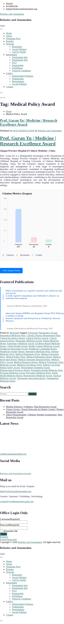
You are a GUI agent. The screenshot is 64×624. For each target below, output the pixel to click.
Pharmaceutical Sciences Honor (15, 370)
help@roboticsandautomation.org (15, 491)
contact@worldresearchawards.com (16, 501)
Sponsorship (18, 65)
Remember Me (11, 531)
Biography (15, 333)
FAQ (14, 62)
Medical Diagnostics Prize (27, 354)
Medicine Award (8, 365)
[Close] (1, 92)
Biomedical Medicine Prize (12, 335)
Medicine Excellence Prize (29, 365)
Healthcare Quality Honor (12, 351)
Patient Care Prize (51, 365)
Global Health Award (17, 346)
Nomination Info (20, 57)
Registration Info (20, 60)
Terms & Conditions (21, 70)
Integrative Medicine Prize (37, 351)
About (9, 36)
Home (9, 33)
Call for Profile (19, 52)
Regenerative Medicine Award (37, 375)
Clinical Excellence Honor (12, 338)
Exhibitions (17, 68)
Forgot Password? (8, 539)
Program (10, 44)
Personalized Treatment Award (35, 367)
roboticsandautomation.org (13, 453)
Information (11, 54)
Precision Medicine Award (12, 373)
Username (10, 519)
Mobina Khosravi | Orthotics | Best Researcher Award (31, 406)
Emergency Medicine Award (20, 343)
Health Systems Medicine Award (43, 346)
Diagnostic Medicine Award (28, 341)
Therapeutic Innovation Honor (31, 378)
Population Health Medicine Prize (47, 370)
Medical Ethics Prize (15, 357)
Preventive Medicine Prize (38, 373)
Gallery (9, 73)
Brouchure (17, 46)
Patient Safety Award (10, 367)
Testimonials (18, 78)
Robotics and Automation (12, 14)
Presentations (18, 81)
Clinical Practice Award (37, 338)
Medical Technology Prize (51, 362)
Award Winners (19, 49)
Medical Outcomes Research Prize (34, 359)
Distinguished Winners (22, 76)
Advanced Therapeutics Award (42, 333)
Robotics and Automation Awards (15, 473)
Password (9, 525)
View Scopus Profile (11, 270)
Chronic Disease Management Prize (43, 335)
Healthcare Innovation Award (14, 349)
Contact (9, 86)
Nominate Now (13, 38)
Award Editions (19, 84)
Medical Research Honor (25, 362)
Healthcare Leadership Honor (43, 349)
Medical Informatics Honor (39, 357)
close (2, 25)
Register (10, 41)
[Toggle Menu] (1, 557)
